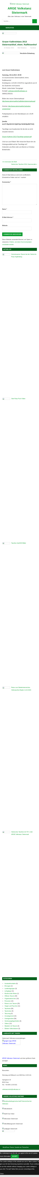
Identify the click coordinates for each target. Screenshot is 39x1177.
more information (5, 1156)
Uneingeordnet (9, 1018)
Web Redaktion (22, 48)
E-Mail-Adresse (7, 217)
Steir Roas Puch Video (18, 398)
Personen (8, 1001)
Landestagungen (10, 988)
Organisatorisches (10, 998)
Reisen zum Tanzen (11, 1003)
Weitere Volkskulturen (11, 1028)
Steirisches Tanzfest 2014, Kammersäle (23, 164)
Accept (15, 1156)
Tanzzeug (8, 1013)
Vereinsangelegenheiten (12, 1021)
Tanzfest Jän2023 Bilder (18, 543)
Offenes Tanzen (9, 996)
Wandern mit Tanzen (11, 1026)
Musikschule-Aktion (11, 993)
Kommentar (6, 182)
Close (2, 1173)
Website (4, 225)
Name (4, 209)
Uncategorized (9, 1016)
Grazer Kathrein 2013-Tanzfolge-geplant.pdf (17, 137)
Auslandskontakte (10, 983)
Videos (7, 1023)
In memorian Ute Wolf (10, 162)
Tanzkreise (8, 1011)
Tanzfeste (33, 48)
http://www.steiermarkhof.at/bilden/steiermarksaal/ (18, 101)
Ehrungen (8, 986)
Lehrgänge (8, 991)
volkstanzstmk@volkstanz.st (11, 1089)
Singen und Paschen (11, 1006)
